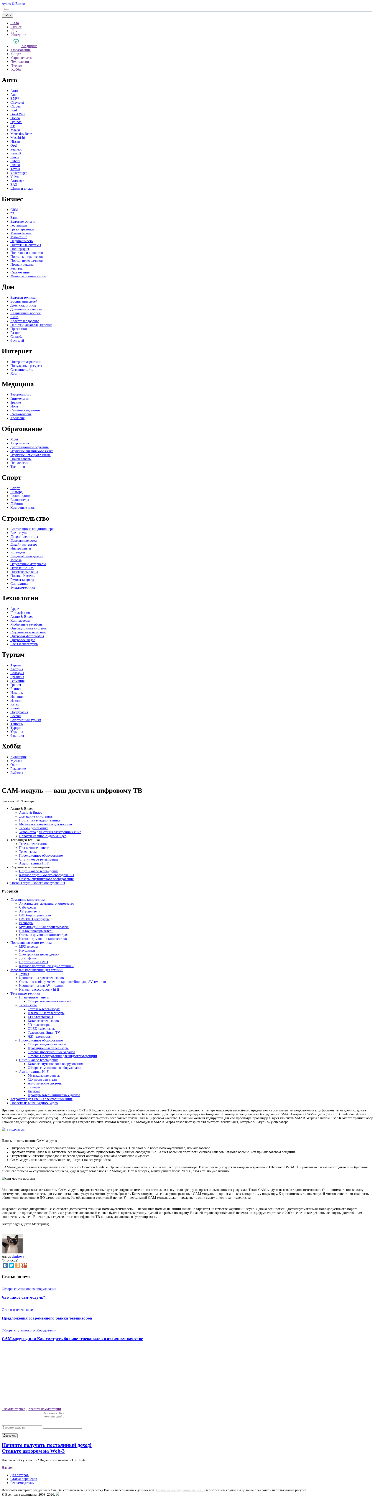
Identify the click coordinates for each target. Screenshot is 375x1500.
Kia (12, 126)
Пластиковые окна (24, 572)
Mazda (15, 130)
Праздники (18, 329)
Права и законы (22, 264)
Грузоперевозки (22, 229)
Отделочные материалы (28, 564)
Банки (15, 217)
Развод (15, 332)
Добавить (9, 1435)
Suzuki (15, 165)
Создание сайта (21, 369)
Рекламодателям (22, 1483)
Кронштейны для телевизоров (41, 978)
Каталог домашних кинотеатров (43, 938)
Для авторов (19, 1475)
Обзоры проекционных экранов (51, 1052)
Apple (14, 609)
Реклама (16, 268)
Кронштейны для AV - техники (42, 985)
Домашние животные (26, 309)
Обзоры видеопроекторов (47, 1044)
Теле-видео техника (33, 828)
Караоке (34, 1091)
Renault (15, 153)
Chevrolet (17, 102)
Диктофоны (28, 958)
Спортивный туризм (25, 720)
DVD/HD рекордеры (34, 919)
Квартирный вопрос (25, 313)
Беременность (20, 394)
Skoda (14, 157)
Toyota (15, 169)
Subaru (15, 161)
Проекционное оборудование (41, 855)
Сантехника (19, 583)
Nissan (15, 141)
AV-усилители (29, 911)
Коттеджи (17, 552)
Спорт (15, 488)
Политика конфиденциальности (179, 1490)
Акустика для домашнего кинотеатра (46, 903)
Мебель (15, 560)
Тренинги (17, 467)
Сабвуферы (27, 907)
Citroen (15, 106)
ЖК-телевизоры (39, 1036)
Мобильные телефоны (26, 624)
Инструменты (20, 548)
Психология (19, 463)
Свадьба (16, 336)
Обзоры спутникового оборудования (46, 879)
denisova (18, 1256)
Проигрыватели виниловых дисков (54, 1095)
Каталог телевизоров (43, 1021)
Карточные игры (22, 507)
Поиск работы (20, 459)
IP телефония (20, 612)
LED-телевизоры (40, 1017)
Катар (14, 704)
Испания (16, 696)
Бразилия (17, 677)
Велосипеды (19, 500)
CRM (14, 210)
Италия (15, 700)
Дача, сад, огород (23, 305)
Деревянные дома (23, 540)
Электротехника (22, 587)
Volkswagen (18, 173)
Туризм (15, 665)
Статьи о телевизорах (44, 1009)
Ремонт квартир (22, 579)
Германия (17, 681)
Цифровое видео (22, 640)
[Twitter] (11, 1265)
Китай (15, 708)
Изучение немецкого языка (30, 455)
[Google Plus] (24, 1265)
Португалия (19, 712)
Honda (15, 118)
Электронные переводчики (39, 954)
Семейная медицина (25, 410)
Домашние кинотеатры (36, 816)
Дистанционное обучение (29, 447)
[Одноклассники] (17, 1265)
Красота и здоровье (24, 321)
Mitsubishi (17, 137)
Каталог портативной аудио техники (46, 966)
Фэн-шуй (17, 340)
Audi (13, 94)
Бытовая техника (23, 297)
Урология (17, 418)
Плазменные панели (34, 847)
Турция (15, 728)
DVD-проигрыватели (35, 915)
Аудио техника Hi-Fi (34, 863)
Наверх (7, 1467)
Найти (7, 15)
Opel (13, 145)
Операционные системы (28, 628)
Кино (14, 317)
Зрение (15, 402)
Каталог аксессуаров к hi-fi (39, 989)
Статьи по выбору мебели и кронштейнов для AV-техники (62, 981)
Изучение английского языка (31, 451)
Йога (14, 406)
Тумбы (24, 974)
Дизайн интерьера (23, 544)
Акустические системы (45, 1083)
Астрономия (19, 443)
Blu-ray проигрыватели (36, 931)
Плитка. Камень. (22, 576)
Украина (16, 731)
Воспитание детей (24, 301)
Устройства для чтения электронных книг (50, 832)
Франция (17, 735)
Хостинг (16, 373)
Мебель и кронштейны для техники (45, 824)
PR (12, 213)
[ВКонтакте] (5, 1265)
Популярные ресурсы (26, 366)
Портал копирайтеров (26, 256)
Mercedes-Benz (21, 134)
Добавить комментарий (43, 1409)
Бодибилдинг (20, 496)
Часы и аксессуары (24, 644)
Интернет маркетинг (25, 362)
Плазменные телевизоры (46, 1013)
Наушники (27, 950)
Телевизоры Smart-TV (44, 1032)
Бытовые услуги (22, 221)
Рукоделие (18, 768)
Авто (14, 91)
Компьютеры (20, 620)
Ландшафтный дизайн (26, 556)
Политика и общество (26, 253)
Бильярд (16, 492)
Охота (14, 765)
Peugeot (15, 149)
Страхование (20, 272)
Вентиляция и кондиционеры (32, 529)
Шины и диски (21, 188)
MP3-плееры (28, 946)
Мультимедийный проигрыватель (44, 927)
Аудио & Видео (13, 3)
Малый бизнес (21, 233)
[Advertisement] (187, 1375)
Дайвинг (16, 503)
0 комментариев (13, 1409)
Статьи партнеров (23, 1479)
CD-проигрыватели (42, 1079)
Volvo (14, 177)
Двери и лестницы (24, 536)
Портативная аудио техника (39, 820)
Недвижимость (21, 241)
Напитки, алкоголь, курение (31, 325)
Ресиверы (26, 923)
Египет (15, 688)
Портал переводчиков (26, 260)
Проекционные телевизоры (48, 1048)
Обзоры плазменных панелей (49, 1001)
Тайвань (16, 724)
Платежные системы (25, 245)
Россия (15, 716)
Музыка (16, 761)
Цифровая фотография (27, 636)
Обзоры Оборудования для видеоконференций (62, 1056)
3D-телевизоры (39, 1024)
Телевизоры (28, 851)
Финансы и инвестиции (28, 276)
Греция (15, 685)
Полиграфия (19, 249)
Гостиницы (18, 225)
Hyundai (16, 122)
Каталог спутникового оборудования (46, 875)
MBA (14, 439)
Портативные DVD (33, 962)
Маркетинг (18, 237)
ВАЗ (13, 184)
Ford (13, 110)
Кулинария (18, 757)
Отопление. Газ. (22, 568)
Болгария (17, 673)
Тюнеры (34, 1087)
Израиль (16, 692)
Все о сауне (18, 533)
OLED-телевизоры (42, 1028)
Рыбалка (16, 772)
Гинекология (19, 398)
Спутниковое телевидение (38, 859)
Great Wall (17, 114)
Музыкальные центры (44, 1075)
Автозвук (17, 180)
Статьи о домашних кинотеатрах (43, 935)
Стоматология (20, 414)
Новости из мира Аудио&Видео (42, 836)
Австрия (16, 669)
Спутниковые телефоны (28, 632)
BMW (14, 98)
